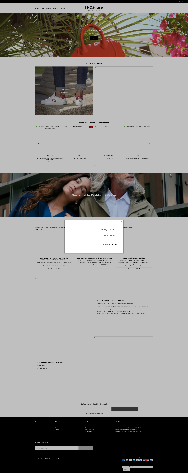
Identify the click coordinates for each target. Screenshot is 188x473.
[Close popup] (121, 221)
